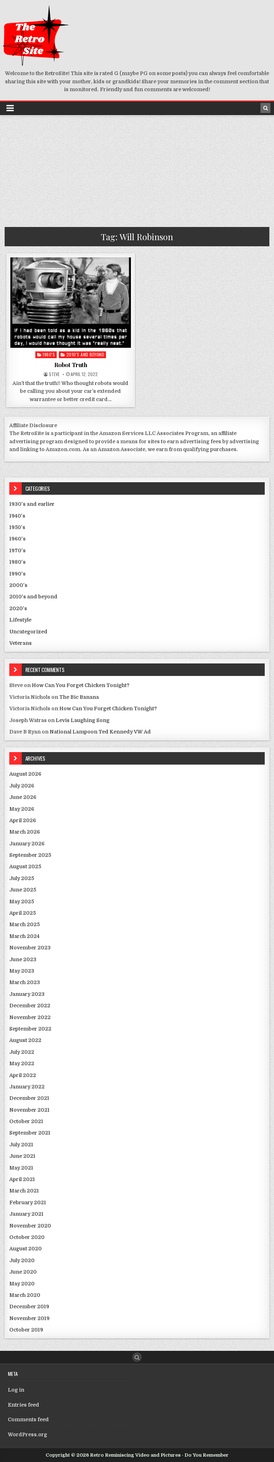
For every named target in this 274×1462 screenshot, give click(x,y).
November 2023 (30, 947)
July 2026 (21, 786)
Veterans (20, 643)
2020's (18, 608)
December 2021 (29, 1098)
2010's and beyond (85, 354)
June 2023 (22, 959)
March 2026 (24, 832)
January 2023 (27, 994)
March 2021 (24, 1191)
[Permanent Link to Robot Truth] (70, 302)
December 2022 (29, 1005)
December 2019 (29, 1306)
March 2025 (24, 924)
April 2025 (22, 913)
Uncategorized (28, 631)
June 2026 (22, 797)
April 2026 (22, 820)
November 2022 (30, 1017)
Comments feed (28, 1419)
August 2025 (25, 866)
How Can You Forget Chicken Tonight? (81, 685)
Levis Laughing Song (83, 720)
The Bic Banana (79, 697)
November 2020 (30, 1226)
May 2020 (22, 1283)
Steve (54, 374)
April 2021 (22, 1179)
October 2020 (27, 1237)
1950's (17, 527)
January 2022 (27, 1087)
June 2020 (23, 1272)
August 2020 (25, 1248)
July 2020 (22, 1260)
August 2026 (25, 774)
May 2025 (21, 901)
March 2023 (24, 982)
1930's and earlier (32, 504)
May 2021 (21, 1168)
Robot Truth (70, 365)
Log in (16, 1390)
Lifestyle (20, 620)
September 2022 (30, 1029)
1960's (48, 354)
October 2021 (26, 1121)
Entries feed (23, 1405)
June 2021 (22, 1156)
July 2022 (21, 1052)
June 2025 (22, 890)
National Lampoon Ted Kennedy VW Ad (100, 732)
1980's (17, 562)
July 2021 (21, 1144)
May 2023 (21, 971)
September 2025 (30, 855)
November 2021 (29, 1110)
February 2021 (27, 1202)
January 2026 (27, 843)
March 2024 (24, 936)
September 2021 (29, 1133)
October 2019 (26, 1330)
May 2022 (21, 1063)
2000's (18, 585)
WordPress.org (27, 1434)
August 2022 (25, 1040)
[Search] (265, 108)
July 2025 (21, 878)
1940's (17, 516)
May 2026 (21, 809)
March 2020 (24, 1295)
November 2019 (29, 1318)
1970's (17, 550)
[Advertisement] (137, 170)
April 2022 (22, 1075)
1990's (17, 574)
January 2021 (26, 1214)
